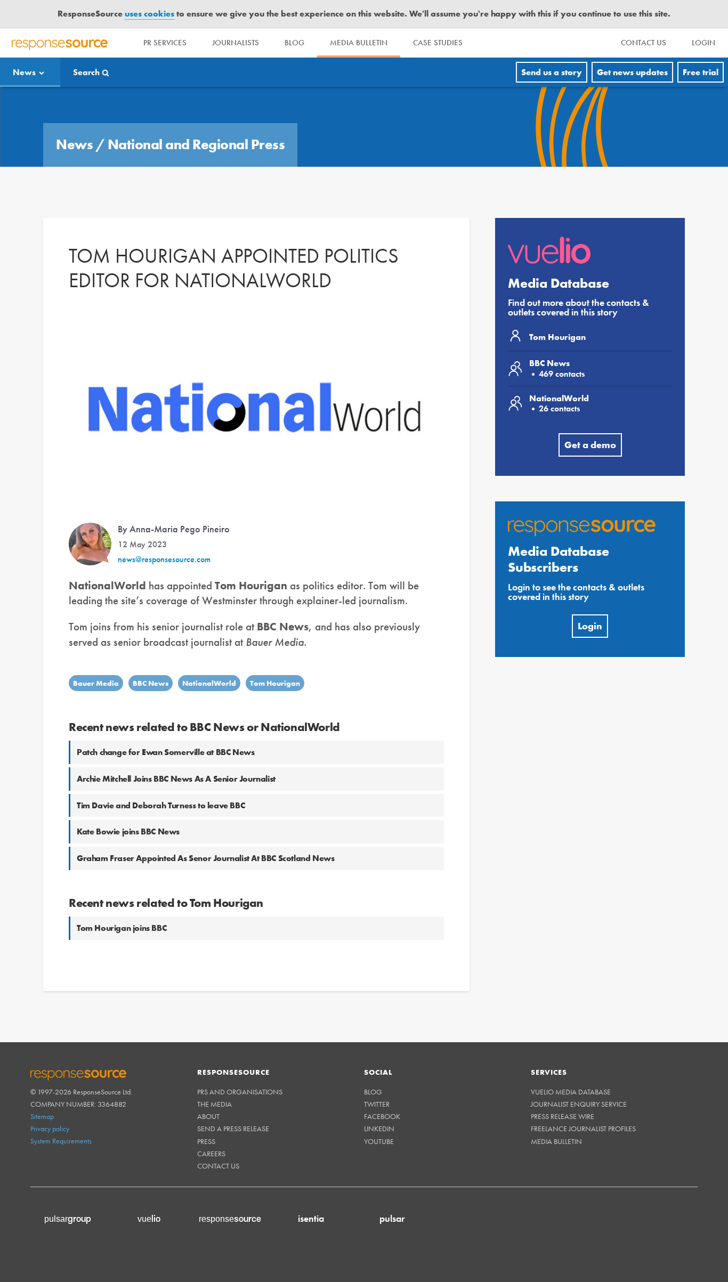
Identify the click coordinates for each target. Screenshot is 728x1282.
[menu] (643, 43)
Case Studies (438, 42)
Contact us (218, 1166)
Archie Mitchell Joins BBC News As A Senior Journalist (176, 778)
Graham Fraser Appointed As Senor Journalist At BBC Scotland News (205, 858)
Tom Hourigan (275, 683)
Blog (294, 42)
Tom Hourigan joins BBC (121, 928)
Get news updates (632, 72)
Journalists (235, 42)
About (208, 1116)
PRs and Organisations (239, 1092)
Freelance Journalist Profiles (583, 1128)
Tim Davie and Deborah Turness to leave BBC (161, 805)
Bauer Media (96, 683)
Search (86, 72)
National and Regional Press (196, 144)
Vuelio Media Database (571, 1092)
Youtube (379, 1141)
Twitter (377, 1104)
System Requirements (61, 1141)
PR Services (165, 42)
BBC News (150, 683)
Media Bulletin (358, 42)
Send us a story (551, 72)
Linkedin (379, 1128)
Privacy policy (49, 1128)
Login (590, 626)
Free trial (700, 72)
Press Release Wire (562, 1116)
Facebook (382, 1116)
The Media (214, 1104)
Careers (211, 1153)
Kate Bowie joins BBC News (128, 831)
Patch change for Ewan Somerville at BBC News (165, 752)
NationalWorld (209, 683)
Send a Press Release (233, 1128)
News (24, 72)
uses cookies (149, 13)
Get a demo (590, 445)
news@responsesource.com (164, 559)
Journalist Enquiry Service (579, 1104)
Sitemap (42, 1116)
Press (206, 1141)
